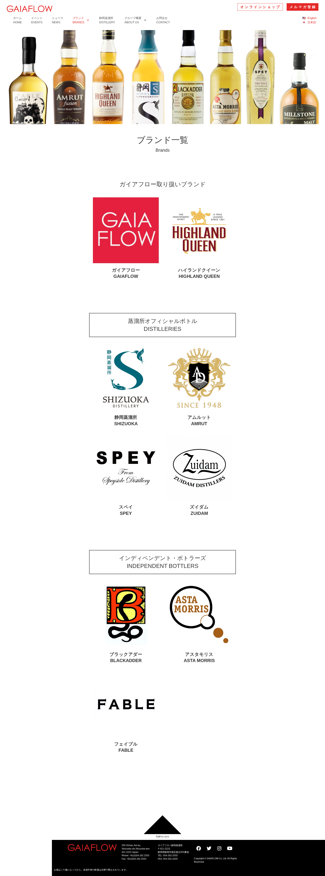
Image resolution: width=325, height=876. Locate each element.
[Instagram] (219, 848)
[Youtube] (229, 848)
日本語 (312, 22)
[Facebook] (198, 848)
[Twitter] (209, 848)
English (312, 18)
